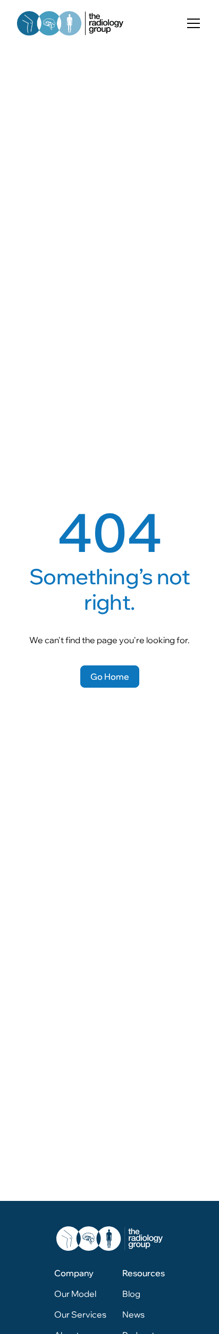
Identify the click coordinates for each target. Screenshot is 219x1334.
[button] (191, 23)
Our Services (80, 1314)
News (133, 1314)
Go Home (109, 676)
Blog (131, 1293)
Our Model (75, 1293)
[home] (70, 23)
